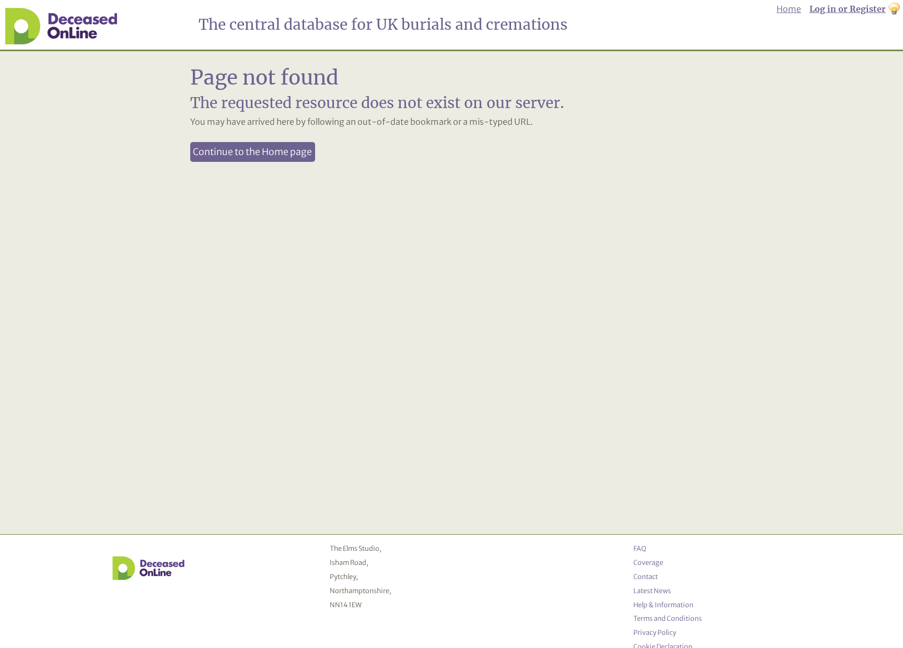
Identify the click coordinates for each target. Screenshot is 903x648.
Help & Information (663, 604)
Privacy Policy (654, 632)
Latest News (652, 590)
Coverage (648, 562)
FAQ (639, 548)
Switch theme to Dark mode (894, 9)
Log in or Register (847, 9)
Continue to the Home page (252, 152)
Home (789, 9)
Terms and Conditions (667, 618)
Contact (645, 576)
